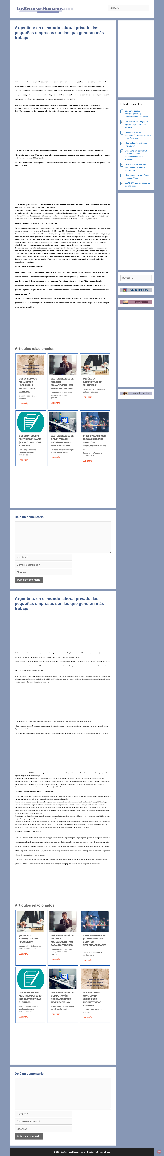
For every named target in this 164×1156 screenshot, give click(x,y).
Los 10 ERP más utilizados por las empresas (138, 184)
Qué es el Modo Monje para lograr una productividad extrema (28, 385)
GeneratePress (103, 1152)
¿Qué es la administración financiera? (92, 381)
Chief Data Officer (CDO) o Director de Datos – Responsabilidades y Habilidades (136, 155)
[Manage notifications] (159, 1152)
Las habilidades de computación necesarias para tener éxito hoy (138, 135)
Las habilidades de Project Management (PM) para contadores (136, 167)
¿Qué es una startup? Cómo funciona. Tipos (137, 176)
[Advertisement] (63, 61)
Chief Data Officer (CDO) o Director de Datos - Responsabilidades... (94, 442)
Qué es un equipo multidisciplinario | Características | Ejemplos (136, 114)
